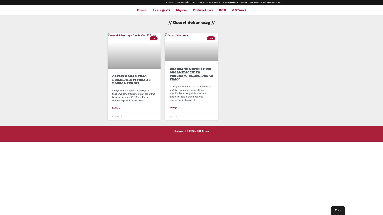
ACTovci (239, 10)
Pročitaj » (116, 108)
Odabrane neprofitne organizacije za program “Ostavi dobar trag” (191, 74)
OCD (222, 10)
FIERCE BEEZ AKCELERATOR (209, 2)
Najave (181, 10)
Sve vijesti (161, 10)
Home (141, 10)
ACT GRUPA (170, 2)
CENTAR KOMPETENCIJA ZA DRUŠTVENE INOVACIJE (260, 2)
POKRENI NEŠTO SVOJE (186, 2)
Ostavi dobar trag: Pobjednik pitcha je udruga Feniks (131, 80)
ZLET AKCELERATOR (230, 2)
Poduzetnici (203, 10)
